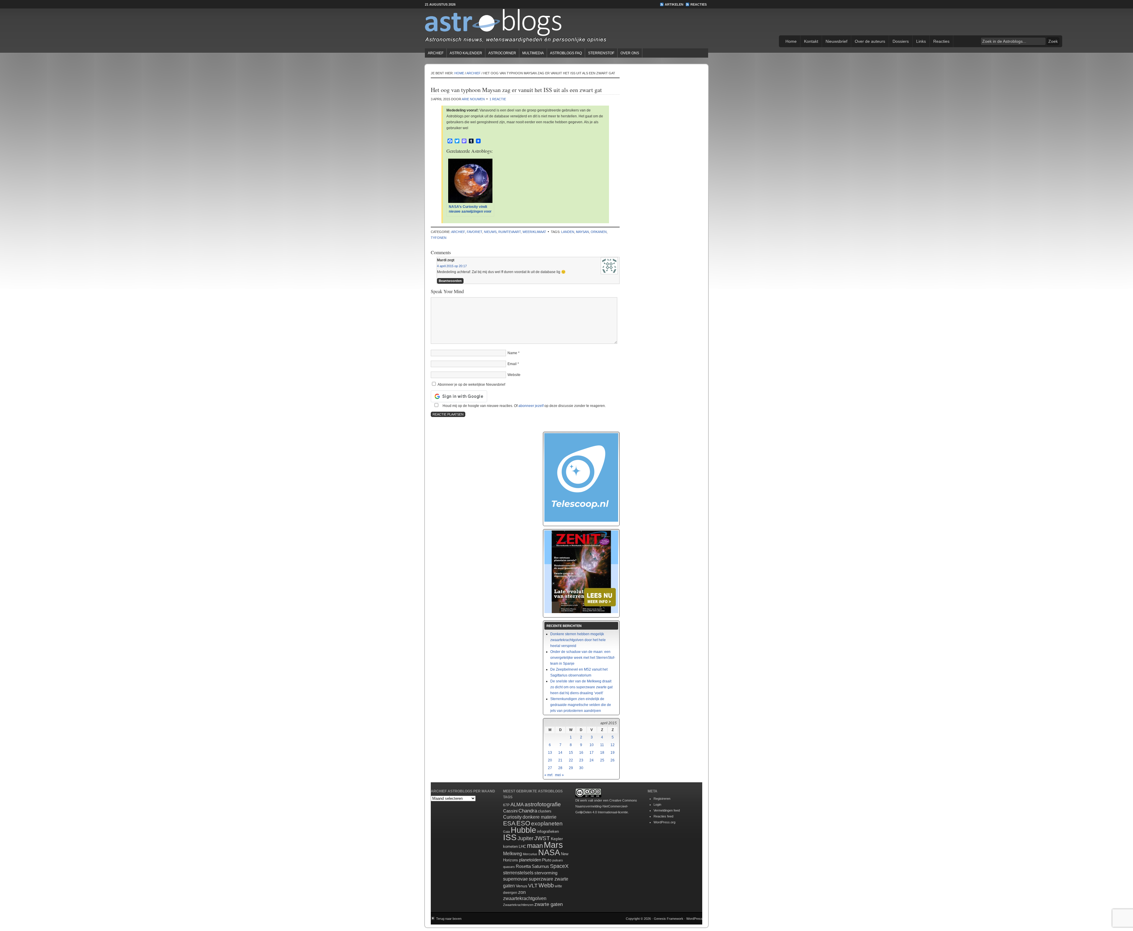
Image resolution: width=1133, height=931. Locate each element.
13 (550, 753)
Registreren (662, 798)
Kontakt (811, 41)
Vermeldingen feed (667, 810)
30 (581, 768)
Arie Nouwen (473, 99)
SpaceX (559, 866)
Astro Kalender (466, 53)
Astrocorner (502, 53)
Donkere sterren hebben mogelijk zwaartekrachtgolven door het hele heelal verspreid (578, 640)
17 (592, 753)
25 (602, 760)
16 (581, 753)
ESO (523, 823)
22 (571, 760)
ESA (509, 823)
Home (791, 41)
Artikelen (674, 4)
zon (522, 892)
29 (571, 768)
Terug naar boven (448, 918)
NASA (549, 852)
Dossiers (901, 41)
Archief (435, 53)
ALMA (517, 804)
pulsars (557, 860)
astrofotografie (543, 804)
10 (592, 745)
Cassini (510, 810)
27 (550, 768)
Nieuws (490, 232)
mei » (559, 775)
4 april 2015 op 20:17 (452, 266)
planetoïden (530, 859)
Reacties (698, 4)
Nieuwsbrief (836, 41)
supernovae (515, 878)
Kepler (557, 838)
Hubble (523, 830)
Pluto (546, 860)
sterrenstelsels (518, 872)
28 (560, 768)
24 (592, 760)
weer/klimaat (534, 232)
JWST (542, 838)
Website (513, 375)
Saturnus (540, 866)
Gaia (506, 831)
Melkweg (512, 853)
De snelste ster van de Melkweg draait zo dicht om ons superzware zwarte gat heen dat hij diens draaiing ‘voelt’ (581, 687)
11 (602, 745)
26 (612, 760)
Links (921, 41)
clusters (544, 811)
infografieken (548, 831)
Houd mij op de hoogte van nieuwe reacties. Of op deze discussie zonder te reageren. (524, 406)
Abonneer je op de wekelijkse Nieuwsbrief (471, 384)
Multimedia (533, 53)
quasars (509, 866)
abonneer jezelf (530, 406)
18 (602, 753)
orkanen (599, 232)
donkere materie (539, 817)
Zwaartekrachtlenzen (518, 905)
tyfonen (438, 237)
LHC (522, 846)
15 (571, 753)
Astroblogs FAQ (566, 53)
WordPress (694, 918)
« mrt (548, 775)
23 (581, 760)
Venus (521, 886)
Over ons (629, 53)
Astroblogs (566, 28)
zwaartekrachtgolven (524, 898)
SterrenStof (601, 53)
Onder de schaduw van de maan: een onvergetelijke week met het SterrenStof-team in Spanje (582, 658)
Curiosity (512, 817)
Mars (553, 845)
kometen (510, 846)
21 (560, 760)
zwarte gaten (548, 904)
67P (506, 805)
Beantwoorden (450, 281)
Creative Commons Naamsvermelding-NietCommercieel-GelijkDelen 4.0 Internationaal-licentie (606, 806)
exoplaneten (547, 823)
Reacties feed (663, 816)
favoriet (474, 232)
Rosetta (523, 866)
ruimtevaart (509, 232)
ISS (510, 837)
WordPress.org (664, 822)
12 (612, 745)
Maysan (582, 232)
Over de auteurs (870, 41)
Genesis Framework (668, 918)
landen (567, 232)
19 (612, 753)
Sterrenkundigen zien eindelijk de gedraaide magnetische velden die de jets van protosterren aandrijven (580, 705)
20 (550, 760)
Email (512, 364)
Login (657, 804)
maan (535, 845)
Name (512, 353)
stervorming (545, 872)
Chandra (527, 811)
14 (560, 753)
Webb (546, 885)
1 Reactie (497, 99)
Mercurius (530, 854)
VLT (533, 886)
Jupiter (525, 838)
